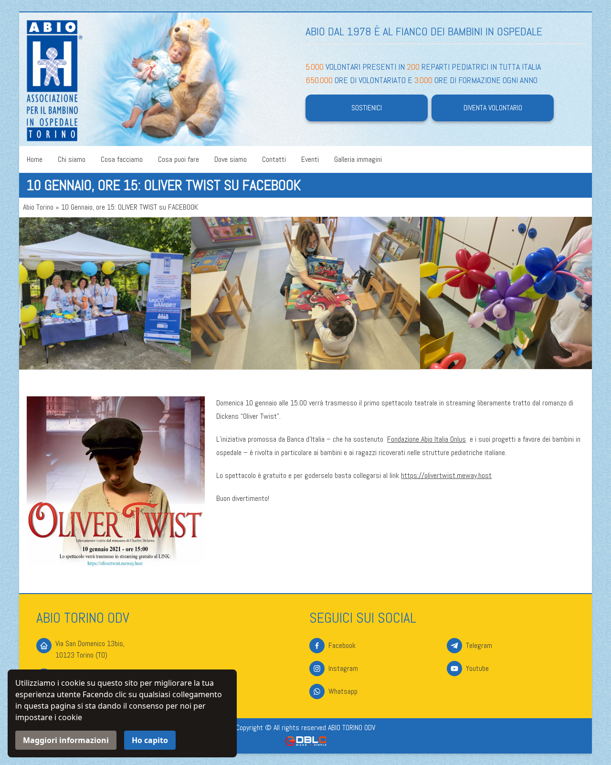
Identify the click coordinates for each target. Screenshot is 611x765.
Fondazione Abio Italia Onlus (426, 439)
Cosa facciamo (122, 159)
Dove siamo (230, 159)
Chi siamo (71, 159)
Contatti (274, 159)
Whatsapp (343, 691)
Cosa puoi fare (178, 159)
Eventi (310, 159)
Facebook (342, 645)
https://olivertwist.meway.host (446, 475)
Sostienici (366, 108)
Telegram (479, 645)
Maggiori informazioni (66, 740)
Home (34, 159)
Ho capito (150, 740)
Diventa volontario (493, 108)
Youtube (477, 668)
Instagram (343, 668)
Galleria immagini (358, 159)
